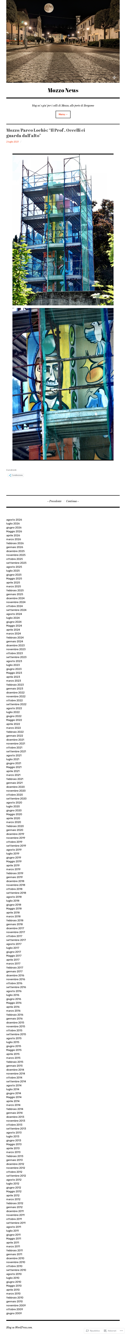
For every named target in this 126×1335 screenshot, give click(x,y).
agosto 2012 (14, 1179)
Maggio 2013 (14, 1144)
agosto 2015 (14, 1038)
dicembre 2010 (15, 1258)
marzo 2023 (13, 680)
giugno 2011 (13, 1234)
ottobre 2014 (14, 1077)
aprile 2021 (13, 771)
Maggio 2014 (14, 1097)
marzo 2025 (13, 586)
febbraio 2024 (15, 637)
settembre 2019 (16, 845)
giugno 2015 (13, 1046)
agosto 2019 (14, 849)
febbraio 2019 (14, 873)
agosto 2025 (14, 566)
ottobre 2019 (14, 841)
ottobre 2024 (14, 606)
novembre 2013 (15, 1120)
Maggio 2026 (14, 531)
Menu (62, 114)
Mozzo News (63, 90)
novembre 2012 (15, 1167)
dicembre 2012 (15, 1164)
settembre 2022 (16, 704)
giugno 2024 (14, 621)
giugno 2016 (13, 999)
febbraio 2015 (14, 1061)
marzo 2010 (13, 1293)
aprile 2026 (13, 535)
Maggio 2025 (14, 578)
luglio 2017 (12, 947)
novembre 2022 (16, 696)
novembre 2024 (16, 602)
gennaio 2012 (14, 1207)
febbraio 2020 (15, 826)
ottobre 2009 (14, 1309)
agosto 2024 (14, 614)
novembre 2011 (15, 1215)
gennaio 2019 (14, 877)
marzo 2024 (13, 633)
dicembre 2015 (15, 1022)
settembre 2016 (16, 987)
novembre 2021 (15, 743)
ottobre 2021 (14, 747)
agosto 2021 (14, 755)
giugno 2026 (14, 527)
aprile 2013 (13, 1148)
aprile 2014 (13, 1101)
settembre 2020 (16, 798)
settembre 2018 (16, 892)
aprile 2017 (13, 959)
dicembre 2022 (15, 692)
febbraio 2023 (15, 684)
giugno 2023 (14, 669)
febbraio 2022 (15, 731)
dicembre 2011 (15, 1211)
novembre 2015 (15, 1026)
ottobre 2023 (14, 653)
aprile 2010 (13, 1289)
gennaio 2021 (14, 782)
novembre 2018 (15, 885)
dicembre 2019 (15, 834)
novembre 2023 (16, 649)
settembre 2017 (16, 940)
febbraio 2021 (14, 779)
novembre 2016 (15, 979)
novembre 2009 (16, 1305)
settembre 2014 (16, 1081)
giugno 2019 (13, 857)
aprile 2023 (13, 676)
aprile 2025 (13, 582)
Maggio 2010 (14, 1285)
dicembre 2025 (15, 551)
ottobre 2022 (14, 700)
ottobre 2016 (14, 983)
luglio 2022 (13, 712)
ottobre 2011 (14, 1219)
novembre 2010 (15, 1262)
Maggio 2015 (14, 1050)
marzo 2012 (13, 1199)
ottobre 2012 (14, 1171)
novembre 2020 (16, 790)
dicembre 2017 (15, 928)
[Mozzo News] (63, 41)
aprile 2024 (13, 629)
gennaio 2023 (14, 688)
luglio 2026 (13, 523)
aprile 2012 (13, 1195)
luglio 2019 (12, 853)
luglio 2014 (12, 1089)
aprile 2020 (13, 818)
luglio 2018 (12, 900)
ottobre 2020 (14, 794)
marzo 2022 (13, 727)
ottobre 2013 (14, 1124)
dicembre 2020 (15, 786)
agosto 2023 (14, 661)
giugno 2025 (14, 574)
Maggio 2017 (14, 955)
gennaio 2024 (14, 641)
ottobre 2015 (14, 1030)
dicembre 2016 (15, 975)
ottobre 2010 (14, 1266)
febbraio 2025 (15, 590)
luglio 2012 (12, 1183)
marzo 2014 (13, 1105)
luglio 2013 (12, 1136)
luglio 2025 (13, 570)
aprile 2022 (13, 724)
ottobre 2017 (14, 936)
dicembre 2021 (15, 739)
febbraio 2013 (14, 1156)
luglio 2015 (12, 1042)
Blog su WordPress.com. (19, 1327)
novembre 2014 (15, 1073)
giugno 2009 (14, 1313)
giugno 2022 (14, 716)
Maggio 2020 (14, 814)
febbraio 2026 (15, 543)
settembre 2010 (16, 1270)
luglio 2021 (12, 759)
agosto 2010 (14, 1274)
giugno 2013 (13, 1140)
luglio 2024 (13, 617)
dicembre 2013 (15, 1116)
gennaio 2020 (14, 830)
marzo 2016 (13, 1010)
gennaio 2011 (14, 1254)
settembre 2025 (16, 562)
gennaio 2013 (14, 1160)
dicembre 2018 (15, 881)
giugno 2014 (13, 1093)
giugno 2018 (13, 904)
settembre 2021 (16, 751)
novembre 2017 (15, 932)
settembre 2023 (16, 657)
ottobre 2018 (14, 889)
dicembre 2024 (15, 598)
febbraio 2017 (14, 967)
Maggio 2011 (13, 1238)
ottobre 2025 (14, 558)
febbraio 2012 (14, 1203)
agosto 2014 (14, 1085)
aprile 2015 (13, 1054)
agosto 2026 (14, 519)
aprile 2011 (12, 1242)
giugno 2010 (13, 1281)
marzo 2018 (13, 916)
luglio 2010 (12, 1277)
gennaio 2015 (14, 1065)
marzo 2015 (13, 1057)
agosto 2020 (14, 802)
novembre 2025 (16, 554)
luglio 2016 (12, 995)
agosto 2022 (14, 708)
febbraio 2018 (14, 920)
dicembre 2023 (15, 645)
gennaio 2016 (14, 1018)
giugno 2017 (13, 951)
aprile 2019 (13, 865)
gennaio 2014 (14, 1112)
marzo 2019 (13, 869)
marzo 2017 (13, 963)
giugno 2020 (14, 810)
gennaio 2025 (14, 594)
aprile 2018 (13, 912)
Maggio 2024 (14, 625)
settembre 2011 (16, 1222)
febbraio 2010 (14, 1297)
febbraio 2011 (14, 1250)
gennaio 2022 (14, 735)
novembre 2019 (15, 837)
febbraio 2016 (14, 1014)
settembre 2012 (16, 1175)
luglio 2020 (13, 806)
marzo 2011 (13, 1246)
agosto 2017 (14, 944)
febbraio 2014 (14, 1109)
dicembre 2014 (15, 1069)
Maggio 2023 (14, 672)
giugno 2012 (13, 1187)
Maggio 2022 (14, 720)
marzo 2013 (13, 1152)
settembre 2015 (16, 1034)
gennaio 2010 (14, 1301)
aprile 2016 (13, 1006)
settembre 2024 (16, 609)
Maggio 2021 (14, 767)
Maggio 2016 (14, 1002)
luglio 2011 (12, 1230)
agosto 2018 (14, 896)
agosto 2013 (14, 1132)
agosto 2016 (14, 991)
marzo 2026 (13, 539)
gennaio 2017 (14, 971)
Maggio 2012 (14, 1191)
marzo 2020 (13, 822)
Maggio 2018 (14, 908)
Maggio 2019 (14, 861)
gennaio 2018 (14, 924)
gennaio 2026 (14, 547)
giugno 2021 (13, 763)
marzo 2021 (13, 775)
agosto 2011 (13, 1226)
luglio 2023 (13, 664)
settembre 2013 (16, 1128)
